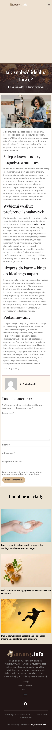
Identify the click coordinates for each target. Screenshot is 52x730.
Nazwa (6, 445)
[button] (49, 4)
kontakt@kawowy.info (36, 724)
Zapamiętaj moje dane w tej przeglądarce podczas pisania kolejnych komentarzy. (22, 473)
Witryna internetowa (12, 461)
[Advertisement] (26, 34)
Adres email (8, 453)
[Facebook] (25, 704)
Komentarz (8, 413)
